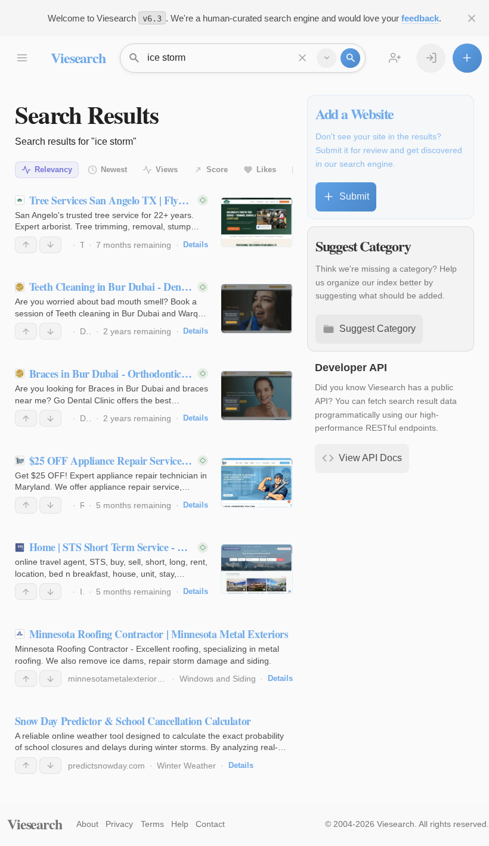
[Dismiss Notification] (472, 18)
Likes (266, 169)
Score (217, 169)
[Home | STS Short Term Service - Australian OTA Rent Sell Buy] (257, 569)
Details (195, 244)
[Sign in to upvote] (26, 245)
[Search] (350, 58)
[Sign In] (430, 58)
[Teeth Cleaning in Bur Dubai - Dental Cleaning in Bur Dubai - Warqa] (257, 309)
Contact (210, 824)
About (87, 824)
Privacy (119, 824)
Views (167, 169)
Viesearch (78, 57)
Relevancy (53, 169)
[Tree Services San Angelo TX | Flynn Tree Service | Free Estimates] (257, 222)
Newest (114, 169)
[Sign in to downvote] (50, 245)
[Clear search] (302, 58)
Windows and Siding (217, 678)
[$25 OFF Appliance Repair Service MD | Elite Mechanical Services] (257, 483)
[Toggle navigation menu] (21, 58)
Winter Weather (186, 765)
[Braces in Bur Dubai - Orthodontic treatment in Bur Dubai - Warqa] (257, 396)
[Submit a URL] (467, 58)
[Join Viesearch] (395, 58)
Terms (152, 824)
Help (179, 824)
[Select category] (326, 58)
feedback (420, 18)
